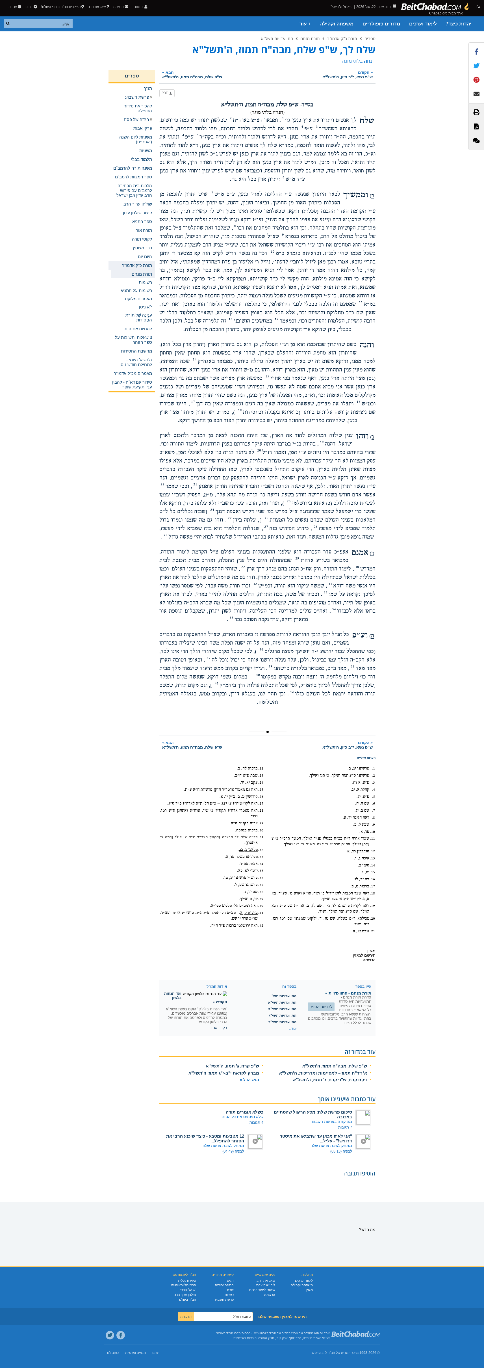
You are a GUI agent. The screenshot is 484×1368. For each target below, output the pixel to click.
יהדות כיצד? (458, 24)
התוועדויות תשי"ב (282, 1009)
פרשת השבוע (224, 1300)
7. (373, 810)
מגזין (309, 1290)
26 (316, 526)
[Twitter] (110, 1335)
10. (372, 831)
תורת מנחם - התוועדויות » (348, 993)
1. (373, 768)
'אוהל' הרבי (188, 1290)
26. (260, 796)
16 (359, 401)
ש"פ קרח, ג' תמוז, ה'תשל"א (232, 1066)
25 (266, 518)
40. (260, 906)
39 (270, 666)
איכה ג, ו (362, 858)
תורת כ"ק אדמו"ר (342, 38)
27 (266, 526)
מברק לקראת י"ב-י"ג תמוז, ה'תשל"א (223, 1073)
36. (260, 878)
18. (372, 893)
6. (373, 803)
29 (297, 558)
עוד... (292, 1028)
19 (322, 442)
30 (357, 567)
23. (260, 775)
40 (258, 675)
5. (373, 796)
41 (217, 683)
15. (372, 872)
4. (373, 789)
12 (277, 319)
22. (260, 768)
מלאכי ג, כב (248, 850)
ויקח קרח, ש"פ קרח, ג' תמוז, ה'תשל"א (330, 1079)
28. (260, 810)
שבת (230, 1290)
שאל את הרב (97, 6)
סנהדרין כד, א (358, 851)
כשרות (229, 1295)
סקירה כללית (187, 1281)
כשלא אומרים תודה (244, 1112)
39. (260, 899)
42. (260, 925)
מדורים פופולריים (381, 24)
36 (261, 649)
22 (162, 484)
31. (260, 837)
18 (240, 410)
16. (372, 879)
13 (231, 319)
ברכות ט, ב (360, 886)
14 (195, 359)
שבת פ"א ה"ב (246, 775)
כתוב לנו (113, 1353)
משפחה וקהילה (336, 24)
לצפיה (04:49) (233, 1151)
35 (231, 617)
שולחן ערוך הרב (185, 1295)
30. (260, 830)
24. (260, 782)
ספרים (370, 38)
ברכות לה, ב (248, 768)
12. (372, 851)
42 (292, 692)
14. (372, 865)
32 (255, 584)
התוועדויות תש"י (283, 996)
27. (260, 803)
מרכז (355, 1353)
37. (260, 885)
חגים (230, 1281)
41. (260, 913)
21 (195, 484)
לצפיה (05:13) (341, 1151)
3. (373, 782)
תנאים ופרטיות (135, 1353)
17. (372, 886)
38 (353, 666)
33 (325, 592)
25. (260, 789)
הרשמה (269, 1295)
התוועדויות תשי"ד (282, 1022)
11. (372, 838)
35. (260, 870)
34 (334, 609)
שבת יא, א (361, 931)
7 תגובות (345, 1127)
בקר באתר (218, 1028)
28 (166, 535)
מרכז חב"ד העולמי (228, 1333)
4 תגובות (256, 1122)
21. (372, 931)
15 (267, 376)
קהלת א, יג (360, 789)
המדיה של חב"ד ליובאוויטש (331, 1353)
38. (260, 892)
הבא (192, 74)
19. (372, 906)
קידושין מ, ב (248, 796)
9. (373, 824)
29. (260, 823)
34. (260, 864)
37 (208, 658)
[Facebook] (120, 1335)
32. (260, 850)
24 (212, 509)
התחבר (138, 6)
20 (259, 450)
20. (372, 918)
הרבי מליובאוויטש (183, 1285)
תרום (28, 6)
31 (330, 584)
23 (289, 501)
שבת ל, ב (361, 824)
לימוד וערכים (423, 24)
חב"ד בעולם (187, 1300)
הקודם (347, 74)
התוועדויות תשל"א (277, 38)
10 (273, 251)
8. (373, 817)
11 (361, 302)
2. (373, 775)
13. (372, 858)
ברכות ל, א (249, 913)
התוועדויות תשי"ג (282, 1015)
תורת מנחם (310, 38)
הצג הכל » (249, 1079)
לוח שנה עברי (265, 1285)
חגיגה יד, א (353, 817)
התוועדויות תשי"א (282, 1002)
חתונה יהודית (224, 1285)
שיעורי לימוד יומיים (262, 1290)
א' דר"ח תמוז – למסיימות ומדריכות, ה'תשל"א (323, 1073)
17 (193, 401)
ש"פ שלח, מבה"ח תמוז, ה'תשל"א (334, 1066)
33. (260, 857)
